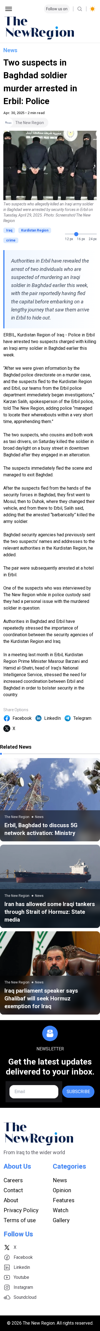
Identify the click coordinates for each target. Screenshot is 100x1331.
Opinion (62, 1190)
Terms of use (20, 1220)
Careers (13, 1180)
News (10, 50)
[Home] (50, 28)
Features (63, 1200)
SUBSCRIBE (78, 1091)
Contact (13, 1190)
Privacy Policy (21, 1210)
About (11, 1200)
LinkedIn (52, 718)
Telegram (82, 718)
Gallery (61, 1220)
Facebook (22, 718)
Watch (60, 1210)
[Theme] (92, 9)
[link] (50, 799)
